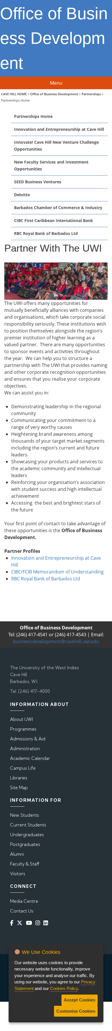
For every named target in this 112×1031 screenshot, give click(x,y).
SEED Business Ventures (37, 181)
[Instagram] (38, 923)
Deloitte (22, 194)
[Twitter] (21, 923)
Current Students (28, 825)
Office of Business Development (54, 94)
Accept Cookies (79, 999)
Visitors (17, 873)
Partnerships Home (33, 116)
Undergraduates (27, 834)
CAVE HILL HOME (14, 94)
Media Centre (24, 901)
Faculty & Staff (24, 864)
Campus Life (23, 768)
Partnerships (91, 94)
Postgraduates (25, 844)
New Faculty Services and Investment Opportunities (51, 165)
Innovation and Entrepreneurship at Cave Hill (59, 129)
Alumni (17, 854)
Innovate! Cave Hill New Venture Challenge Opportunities (56, 145)
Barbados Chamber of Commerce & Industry (58, 207)
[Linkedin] (46, 923)
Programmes (23, 729)
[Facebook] (13, 923)
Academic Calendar (30, 758)
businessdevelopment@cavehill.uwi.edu (56, 641)
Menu (56, 83)
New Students (24, 815)
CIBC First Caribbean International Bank (53, 220)
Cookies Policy (64, 988)
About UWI (21, 719)
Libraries (18, 778)
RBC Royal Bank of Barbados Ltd (46, 233)
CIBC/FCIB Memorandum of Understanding (57, 572)
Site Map (19, 787)
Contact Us (21, 911)
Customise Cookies (75, 1011)
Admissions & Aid (27, 739)
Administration (25, 748)
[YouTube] (30, 923)
